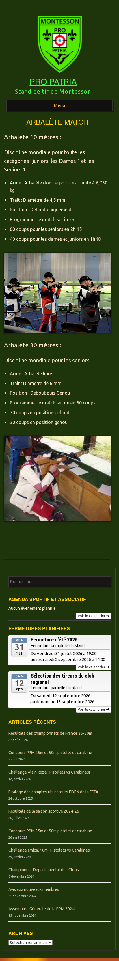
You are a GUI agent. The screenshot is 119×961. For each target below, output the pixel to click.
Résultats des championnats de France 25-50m (50, 733)
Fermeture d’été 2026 (54, 640)
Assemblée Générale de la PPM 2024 (41, 908)
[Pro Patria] (59, 74)
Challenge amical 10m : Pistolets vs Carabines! (49, 850)
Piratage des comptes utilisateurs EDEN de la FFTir (53, 792)
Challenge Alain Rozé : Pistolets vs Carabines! (49, 772)
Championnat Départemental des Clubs (43, 869)
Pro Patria (53, 81)
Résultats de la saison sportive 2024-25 (43, 811)
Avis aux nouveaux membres (33, 889)
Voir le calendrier (91, 616)
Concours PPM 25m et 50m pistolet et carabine (50, 752)
